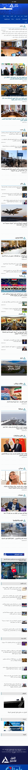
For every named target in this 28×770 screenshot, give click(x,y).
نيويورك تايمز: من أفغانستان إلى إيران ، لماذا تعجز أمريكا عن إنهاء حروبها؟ (15, 427)
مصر (22, 16)
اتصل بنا (13, 752)
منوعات (26, 22)
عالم (15, 16)
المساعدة (3, 751)
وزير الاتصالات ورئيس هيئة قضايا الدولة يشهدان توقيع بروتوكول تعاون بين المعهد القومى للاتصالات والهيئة (12, 685)
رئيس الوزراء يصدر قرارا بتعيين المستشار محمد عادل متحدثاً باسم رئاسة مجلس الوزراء (14, 98)
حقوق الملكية (14, 751)
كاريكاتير (24, 693)
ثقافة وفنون (7, 749)
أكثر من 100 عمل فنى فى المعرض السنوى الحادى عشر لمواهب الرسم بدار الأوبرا (12, 271)
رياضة (8, 16)
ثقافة (4, 16)
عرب (18, 16)
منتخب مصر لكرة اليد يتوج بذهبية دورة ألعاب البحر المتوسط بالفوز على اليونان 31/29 (15, 294)
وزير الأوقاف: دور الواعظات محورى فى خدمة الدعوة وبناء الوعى (14, 256)
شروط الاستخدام (8, 751)
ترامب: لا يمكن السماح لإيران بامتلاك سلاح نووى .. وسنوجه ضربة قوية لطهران (12, 201)
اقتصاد (12, 16)
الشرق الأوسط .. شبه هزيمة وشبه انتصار (17, 402)
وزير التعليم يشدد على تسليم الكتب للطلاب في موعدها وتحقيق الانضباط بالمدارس (15, 78)
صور (7, 750)
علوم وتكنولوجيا (7, 19)
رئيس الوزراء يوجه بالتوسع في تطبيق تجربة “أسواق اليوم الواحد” (13, 340)
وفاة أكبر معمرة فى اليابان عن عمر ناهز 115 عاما (15, 513)
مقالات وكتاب (18, 19)
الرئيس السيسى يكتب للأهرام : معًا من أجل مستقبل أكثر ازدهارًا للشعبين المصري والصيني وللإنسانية (11, 597)
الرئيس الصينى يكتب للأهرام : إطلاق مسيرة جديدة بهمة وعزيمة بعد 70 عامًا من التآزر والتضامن (12, 589)
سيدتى (16, 750)
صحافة (12, 19)
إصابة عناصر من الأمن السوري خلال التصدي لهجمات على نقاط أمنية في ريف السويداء (14, 170)
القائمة (15, 1)
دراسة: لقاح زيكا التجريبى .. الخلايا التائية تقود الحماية (14, 538)
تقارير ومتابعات (24, 19)
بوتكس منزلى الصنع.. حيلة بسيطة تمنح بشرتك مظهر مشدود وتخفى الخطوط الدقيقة (15, 487)
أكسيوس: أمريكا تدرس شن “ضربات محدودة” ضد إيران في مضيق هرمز (15, 224)
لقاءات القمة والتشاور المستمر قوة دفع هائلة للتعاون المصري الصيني (14, 454)
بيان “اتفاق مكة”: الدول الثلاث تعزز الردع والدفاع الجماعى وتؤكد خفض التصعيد (11, 133)
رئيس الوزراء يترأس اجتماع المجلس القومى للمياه (18, 29)
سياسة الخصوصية (19, 751)
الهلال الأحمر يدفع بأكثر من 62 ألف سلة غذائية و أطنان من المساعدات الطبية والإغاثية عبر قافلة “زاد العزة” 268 (11, 652)
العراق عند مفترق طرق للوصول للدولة (17, 712)
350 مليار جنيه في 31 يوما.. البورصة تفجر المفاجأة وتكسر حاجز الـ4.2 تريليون (14, 332)
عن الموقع (24, 751)
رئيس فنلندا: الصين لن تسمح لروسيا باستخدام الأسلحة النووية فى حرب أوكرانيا (12, 194)
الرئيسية (25, 16)
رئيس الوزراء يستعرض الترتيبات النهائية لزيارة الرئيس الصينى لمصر (14, 119)
